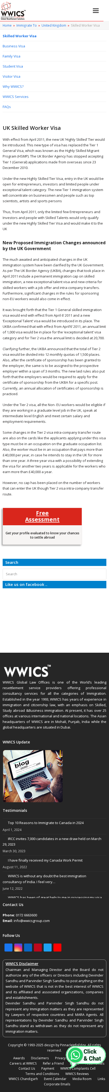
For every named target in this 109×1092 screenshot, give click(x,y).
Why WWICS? (13, 86)
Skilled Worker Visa (20, 36)
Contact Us (27, 1068)
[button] (96, 10)
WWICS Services (16, 96)
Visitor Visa (11, 76)
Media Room (82, 1079)
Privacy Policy (65, 1058)
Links (101, 1079)
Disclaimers (40, 1058)
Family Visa (11, 56)
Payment (47, 1068)
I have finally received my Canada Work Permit (45, 860)
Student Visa (13, 66)
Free (42, 516)
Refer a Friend (53, 1063)
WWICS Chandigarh (23, 1079)
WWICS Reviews (77, 1074)
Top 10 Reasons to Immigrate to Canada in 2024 (46, 822)
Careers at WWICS (23, 1063)
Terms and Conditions (42, 1074)
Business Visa (14, 46)
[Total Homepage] (28, 676)
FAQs (7, 106)
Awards (19, 1058)
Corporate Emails (57, 1084)
